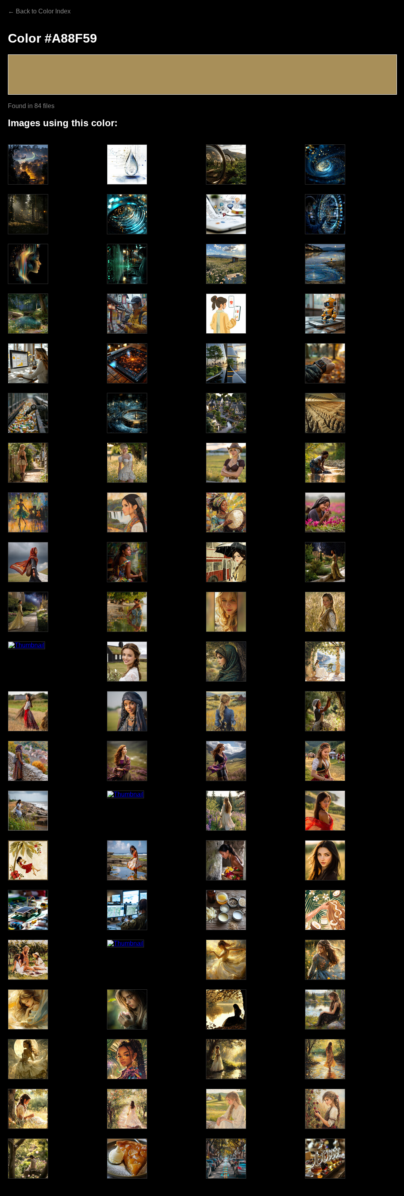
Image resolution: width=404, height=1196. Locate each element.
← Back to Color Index (39, 11)
